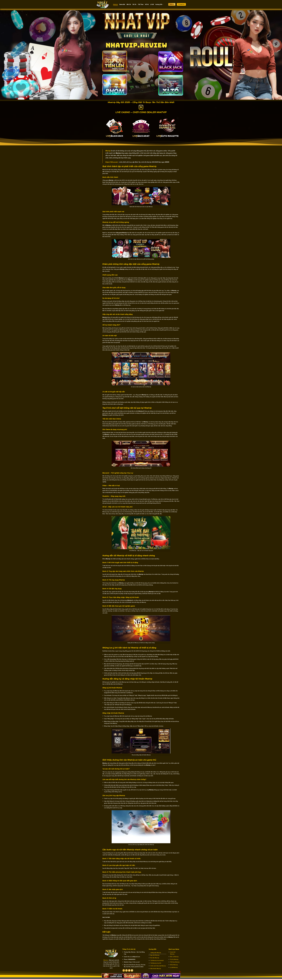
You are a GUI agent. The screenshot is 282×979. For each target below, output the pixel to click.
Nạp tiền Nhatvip (154, 955)
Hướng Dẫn (158, 4)
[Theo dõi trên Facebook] (123, 970)
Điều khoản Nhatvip (155, 968)
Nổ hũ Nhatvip (174, 964)
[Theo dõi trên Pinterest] (129, 970)
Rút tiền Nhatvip (154, 957)
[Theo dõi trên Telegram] (132, 970)
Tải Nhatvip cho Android (157, 960)
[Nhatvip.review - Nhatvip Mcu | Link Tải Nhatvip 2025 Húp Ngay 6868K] (103, 4)
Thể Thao (140, 4)
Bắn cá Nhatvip (174, 956)
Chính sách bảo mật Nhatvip (158, 965)
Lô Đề (152, 4)
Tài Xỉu (134, 4)
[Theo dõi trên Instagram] (126, 970)
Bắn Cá (129, 4)
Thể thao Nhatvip (174, 962)
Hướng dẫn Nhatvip (156, 952)
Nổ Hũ (147, 4)
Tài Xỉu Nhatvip (174, 959)
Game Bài (122, 4)
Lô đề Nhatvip (174, 967)
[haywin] (160, 975)
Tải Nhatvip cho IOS (155, 963)
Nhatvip (115, 4)
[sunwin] (121, 975)
